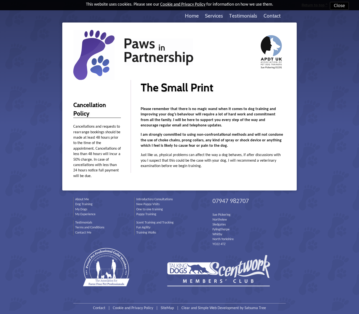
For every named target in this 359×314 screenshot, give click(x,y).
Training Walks (146, 233)
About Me (82, 199)
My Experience (85, 214)
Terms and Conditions (89, 227)
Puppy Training (146, 214)
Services (214, 15)
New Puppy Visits (147, 204)
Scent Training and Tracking (155, 222)
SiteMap (167, 308)
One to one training (149, 209)
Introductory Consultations (154, 199)
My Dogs (81, 209)
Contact (272, 15)
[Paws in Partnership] (179, 51)
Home (192, 15)
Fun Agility (143, 227)
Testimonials (243, 15)
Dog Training (84, 204)
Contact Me (83, 233)
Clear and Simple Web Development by (223, 308)
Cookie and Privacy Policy (182, 4)
